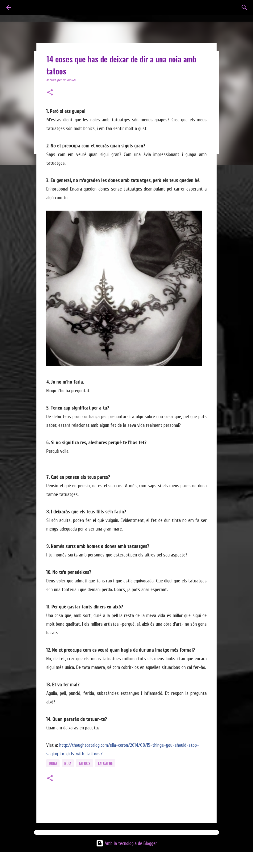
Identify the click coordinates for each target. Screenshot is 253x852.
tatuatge (105, 763)
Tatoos (84, 763)
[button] (50, 93)
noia (67, 763)
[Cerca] (244, 7)
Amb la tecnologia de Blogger (130, 843)
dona (53, 763)
